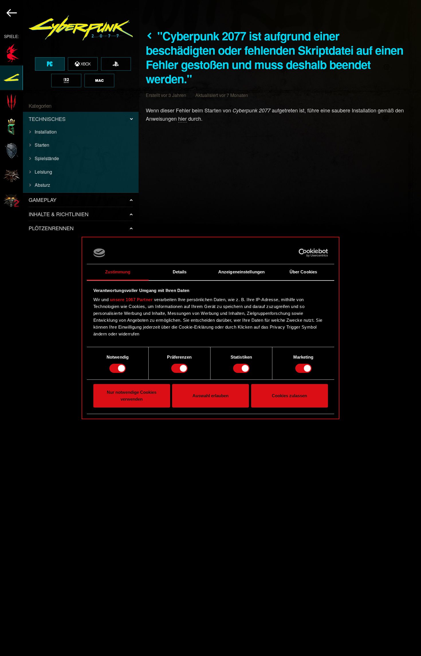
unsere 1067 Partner (131, 299)
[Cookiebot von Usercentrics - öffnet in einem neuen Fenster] (303, 253)
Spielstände (47, 158)
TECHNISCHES (47, 118)
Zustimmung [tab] (118, 271)
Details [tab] (180, 271)
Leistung (43, 171)
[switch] (179, 368)
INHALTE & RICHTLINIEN (58, 214)
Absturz (42, 185)
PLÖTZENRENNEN (51, 228)
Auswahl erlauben (210, 395)
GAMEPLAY (42, 199)
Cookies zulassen (289, 395)
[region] (69, 328)
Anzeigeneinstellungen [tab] (241, 271)
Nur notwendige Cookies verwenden (131, 395)
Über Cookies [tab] (303, 271)
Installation (46, 131)
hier (182, 118)
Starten (42, 145)
